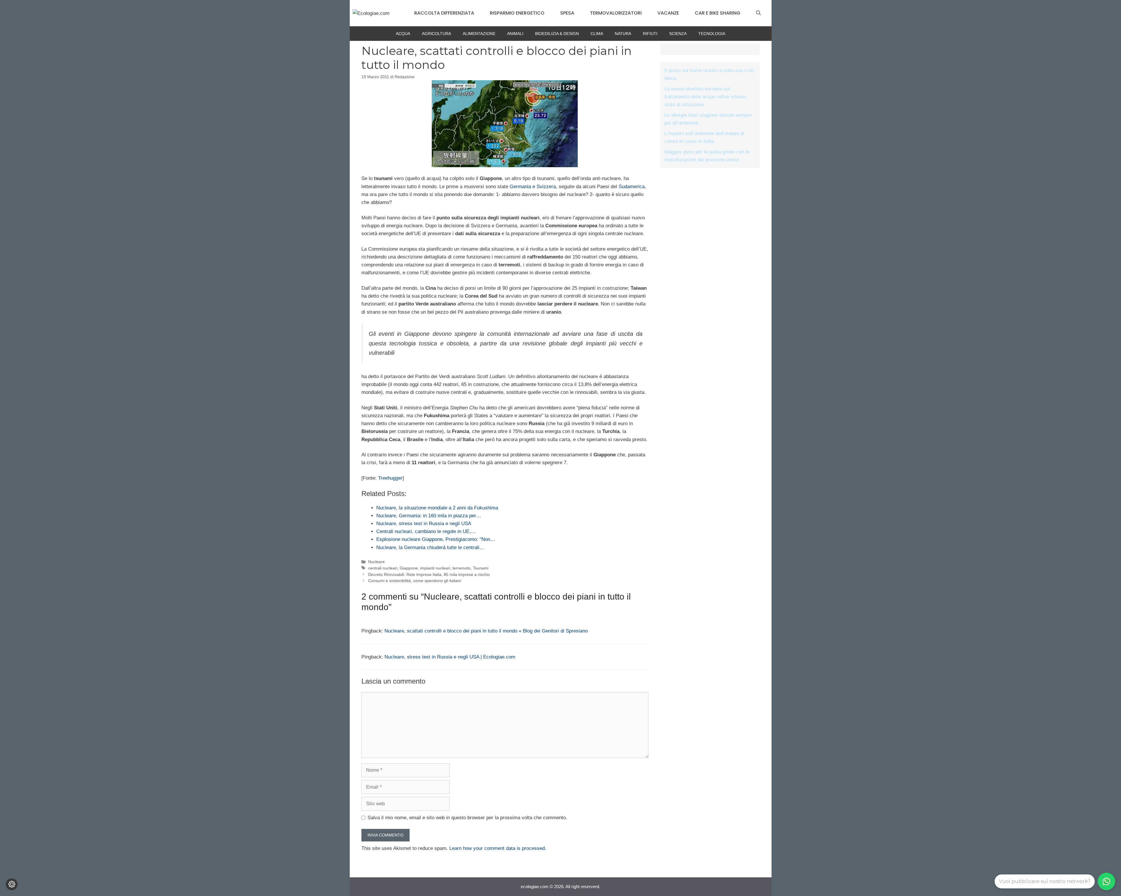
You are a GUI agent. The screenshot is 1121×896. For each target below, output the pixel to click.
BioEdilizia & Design (557, 33)
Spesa (567, 13)
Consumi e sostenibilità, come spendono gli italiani (414, 580)
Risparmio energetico (517, 13)
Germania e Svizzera (533, 186)
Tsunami (480, 568)
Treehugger (390, 478)
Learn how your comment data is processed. (497, 848)
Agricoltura (436, 33)
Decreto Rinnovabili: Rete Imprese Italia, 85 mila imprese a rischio (429, 574)
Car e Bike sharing (717, 13)
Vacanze (668, 13)
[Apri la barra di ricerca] (758, 13)
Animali (515, 33)
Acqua (403, 33)
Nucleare (376, 561)
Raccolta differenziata (444, 13)
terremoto (461, 568)
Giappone (409, 568)
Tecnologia (711, 33)
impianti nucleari (435, 568)
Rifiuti (650, 33)
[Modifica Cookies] (12, 884)
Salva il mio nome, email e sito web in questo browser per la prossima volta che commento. (467, 817)
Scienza (678, 33)
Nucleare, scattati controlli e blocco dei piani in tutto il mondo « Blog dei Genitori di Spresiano (486, 631)
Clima (597, 33)
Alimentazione (479, 33)
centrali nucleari (382, 568)
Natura (623, 33)
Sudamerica (632, 186)
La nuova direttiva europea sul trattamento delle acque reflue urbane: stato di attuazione (705, 96)
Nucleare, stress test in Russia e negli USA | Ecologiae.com (449, 657)
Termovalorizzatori (616, 13)
